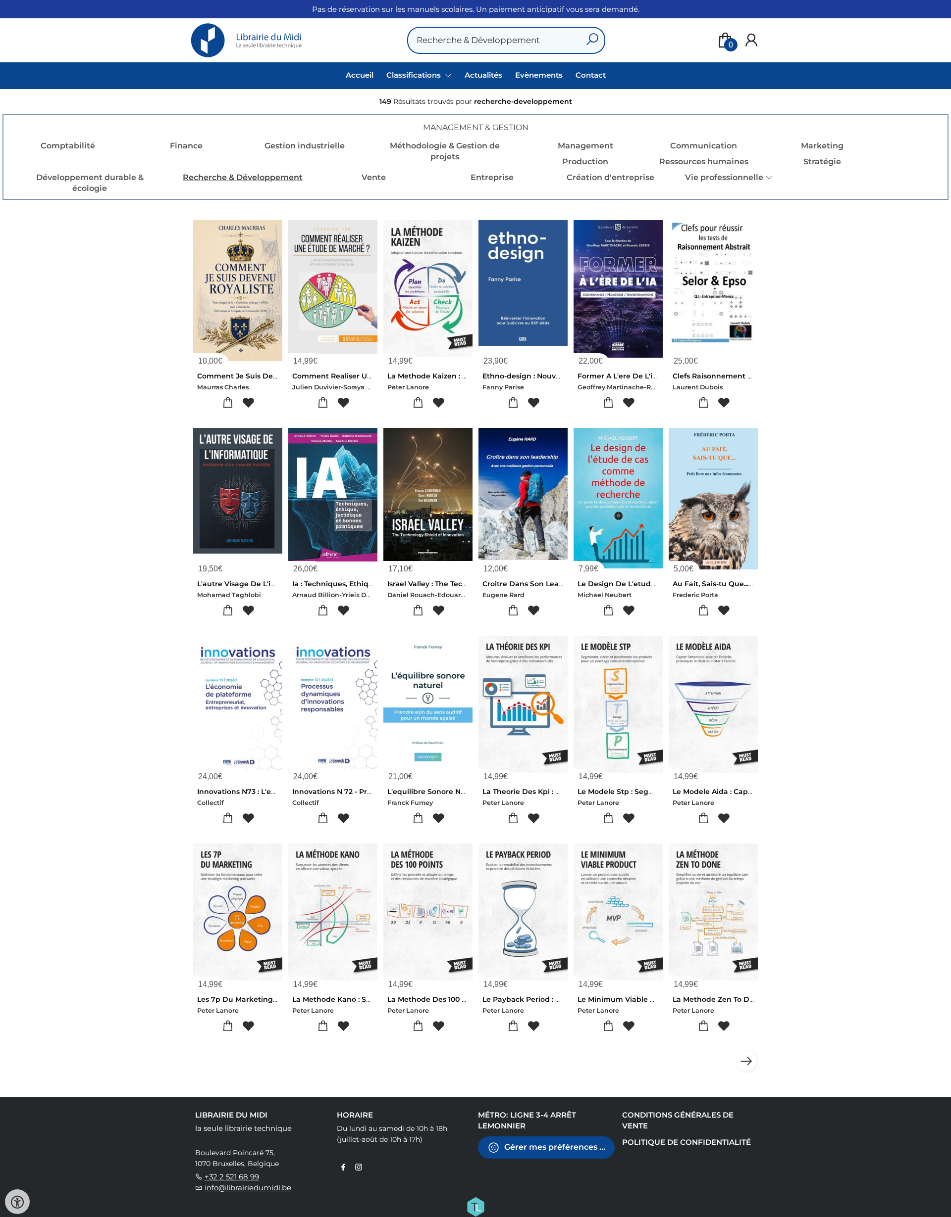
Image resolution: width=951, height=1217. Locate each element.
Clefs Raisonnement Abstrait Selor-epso (744, 376)
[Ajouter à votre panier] (227, 403)
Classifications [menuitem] (414, 75)
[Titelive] (475, 1205)
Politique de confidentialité (686, 1142)
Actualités (483, 75)
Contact (591, 75)
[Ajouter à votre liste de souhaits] (248, 403)
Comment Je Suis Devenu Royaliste (261, 376)
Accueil (359, 75)
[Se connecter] (751, 40)
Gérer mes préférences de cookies (558, 1146)
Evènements (539, 75)
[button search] (592, 40)
